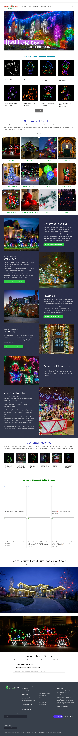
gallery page (59, 564)
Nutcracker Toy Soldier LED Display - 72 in (45, 466)
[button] (67, 6)
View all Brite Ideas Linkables (53, 316)
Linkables (50, 301)
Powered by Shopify (20, 732)
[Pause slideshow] (45, 52)
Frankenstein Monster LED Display (30, 77)
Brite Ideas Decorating (11, 732)
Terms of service (41, 732)
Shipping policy (49, 732)
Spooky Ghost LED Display (10, 77)
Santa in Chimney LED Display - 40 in (56, 466)
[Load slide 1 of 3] (36, 52)
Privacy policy (27, 732)
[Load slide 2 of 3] (37, 52)
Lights (45, 373)
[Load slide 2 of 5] (37, 614)
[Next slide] (42, 52)
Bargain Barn (42, 704)
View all (39, 111)
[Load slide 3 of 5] (39, 614)
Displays (71, 371)
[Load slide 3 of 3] (39, 52)
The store (6, 417)
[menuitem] (23, 6)
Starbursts (7, 262)
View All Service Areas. (62, 706)
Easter (65, 373)
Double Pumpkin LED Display (29, 103)
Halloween (70, 373)
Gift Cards (41, 688)
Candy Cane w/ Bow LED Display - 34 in (32, 466)
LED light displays (62, 227)
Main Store (61, 697)
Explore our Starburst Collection (14, 281)
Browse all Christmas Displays (53, 244)
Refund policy (34, 732)
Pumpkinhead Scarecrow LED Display (65, 104)
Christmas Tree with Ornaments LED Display (8, 466)
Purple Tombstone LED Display (11, 103)
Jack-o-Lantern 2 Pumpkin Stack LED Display (66, 78)
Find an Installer (43, 702)
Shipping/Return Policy (44, 693)
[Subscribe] (25, 716)
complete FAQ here (55, 659)
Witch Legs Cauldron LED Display (48, 103)
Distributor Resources (44, 700)
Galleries (41, 691)
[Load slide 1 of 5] (35, 614)
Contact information (57, 732)
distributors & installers (63, 692)
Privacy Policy (42, 695)
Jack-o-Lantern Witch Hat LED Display (47, 78)
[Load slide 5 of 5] (43, 614)
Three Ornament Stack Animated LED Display (68, 466)
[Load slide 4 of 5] (41, 614)
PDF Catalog (42, 697)
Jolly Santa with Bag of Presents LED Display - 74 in (21, 466)
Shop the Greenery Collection (14, 347)
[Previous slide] (32, 52)
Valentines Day (59, 373)
